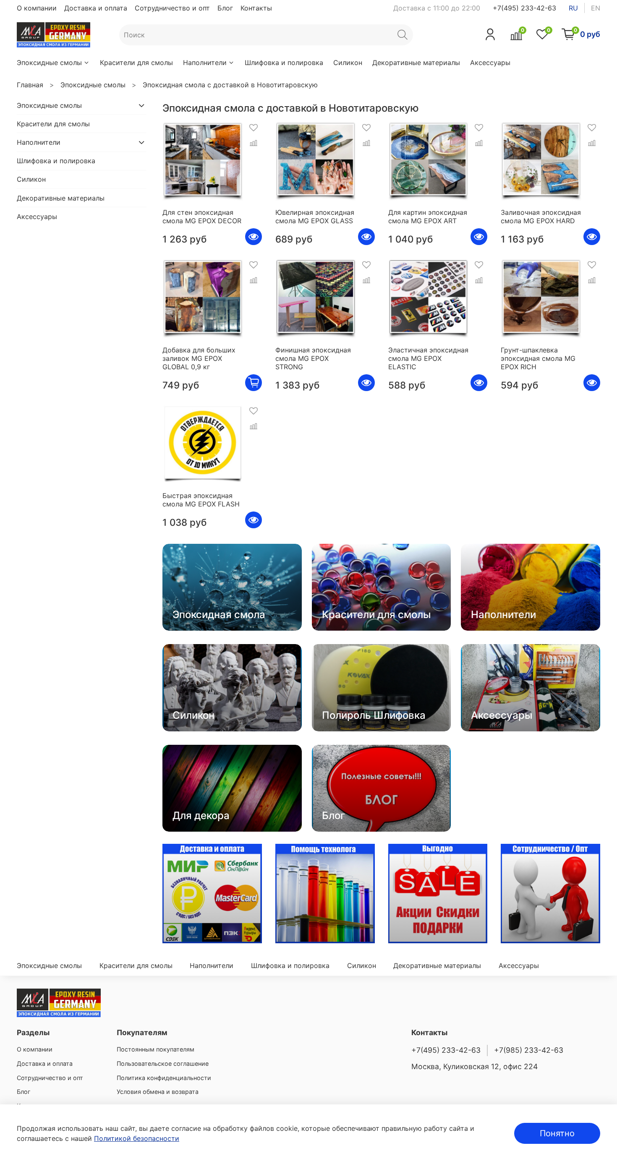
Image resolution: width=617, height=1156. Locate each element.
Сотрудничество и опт (172, 8)
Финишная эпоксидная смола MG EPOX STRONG (313, 358)
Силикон (347, 62)
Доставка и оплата (95, 8)
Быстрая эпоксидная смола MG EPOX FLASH (201, 499)
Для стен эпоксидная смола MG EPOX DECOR (201, 216)
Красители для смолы (136, 62)
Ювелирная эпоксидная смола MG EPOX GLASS (314, 216)
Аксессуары (490, 62)
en (595, 8)
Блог (225, 8)
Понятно (557, 1133)
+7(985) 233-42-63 (528, 1050)
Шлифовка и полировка (284, 62)
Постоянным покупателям (155, 1049)
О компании (37, 8)
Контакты (256, 8)
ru (573, 8)
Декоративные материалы (416, 62)
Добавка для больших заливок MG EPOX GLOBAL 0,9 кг (198, 358)
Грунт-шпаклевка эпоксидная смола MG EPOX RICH (538, 358)
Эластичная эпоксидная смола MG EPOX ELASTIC (428, 358)
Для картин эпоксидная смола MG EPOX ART (427, 216)
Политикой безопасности (136, 1138)
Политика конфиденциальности (164, 1077)
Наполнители (205, 62)
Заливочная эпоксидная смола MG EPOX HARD (541, 216)
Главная (30, 85)
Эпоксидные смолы (49, 62)
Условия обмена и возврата (158, 1091)
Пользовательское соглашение (163, 1063)
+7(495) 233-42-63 (524, 8)
